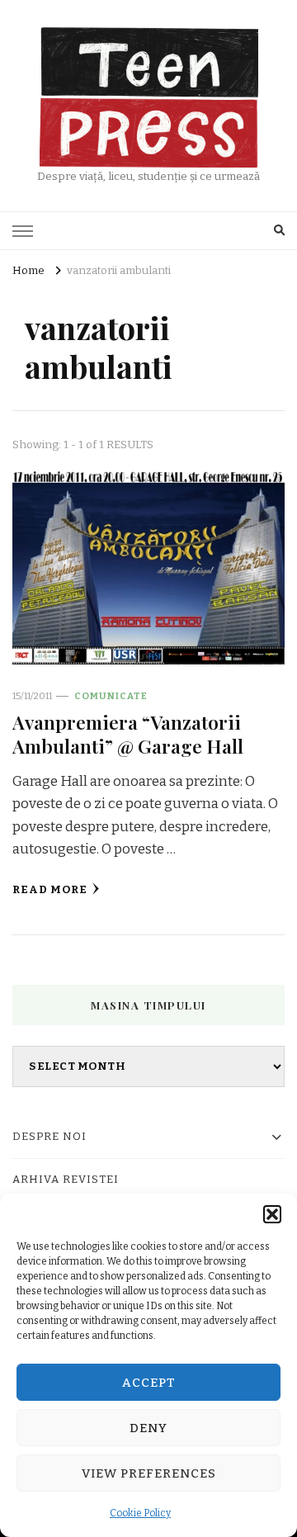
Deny (148, 1428)
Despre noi (49, 1136)
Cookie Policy (140, 1513)
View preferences (149, 1473)
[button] (272, 1214)
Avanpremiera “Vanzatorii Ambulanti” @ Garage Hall (127, 733)
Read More (49, 889)
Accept (149, 1382)
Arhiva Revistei (65, 1179)
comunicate (111, 696)
